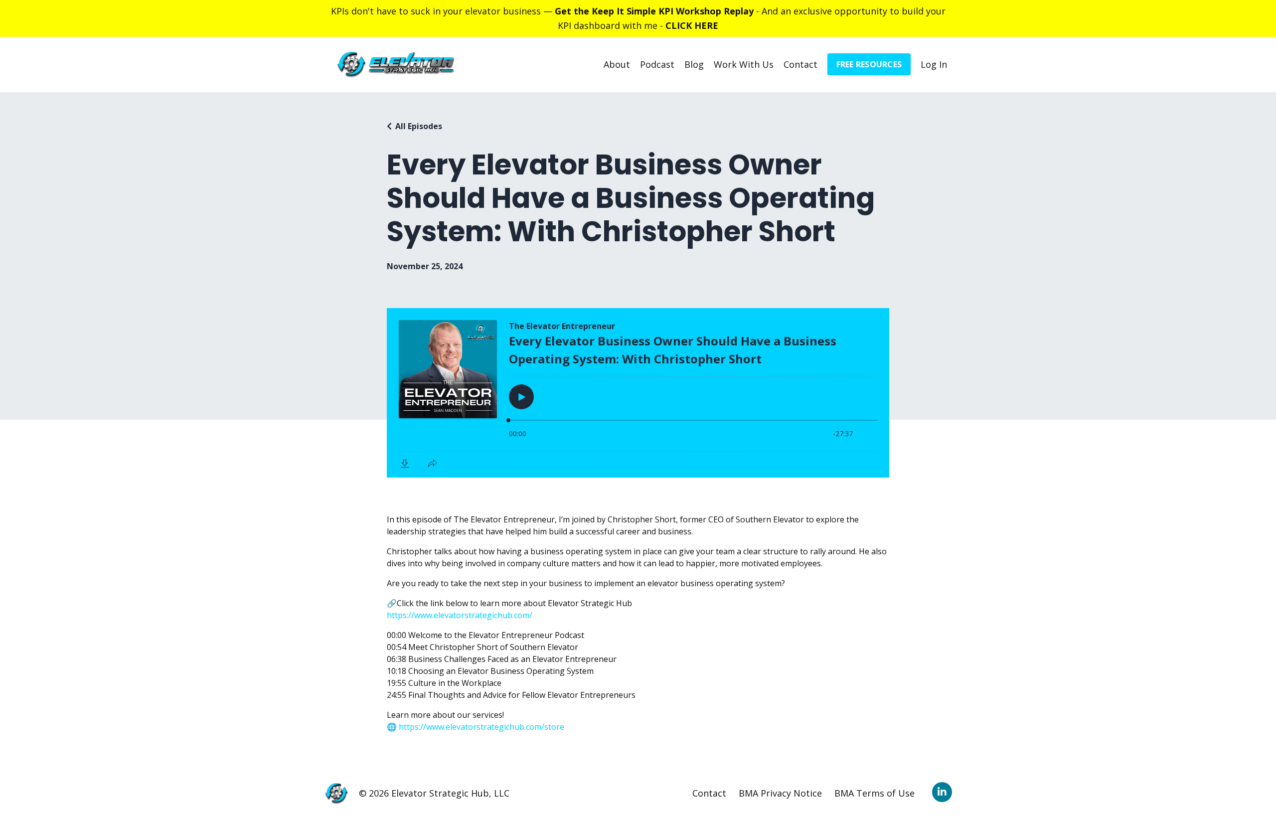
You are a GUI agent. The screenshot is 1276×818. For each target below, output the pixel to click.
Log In (934, 64)
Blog (694, 64)
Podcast (657, 64)
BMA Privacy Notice (780, 793)
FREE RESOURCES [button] (869, 64)
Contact (800, 64)
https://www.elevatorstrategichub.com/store (481, 726)
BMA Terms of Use (874, 793)
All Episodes (418, 126)
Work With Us (744, 64)
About (617, 64)
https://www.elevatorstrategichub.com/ (459, 615)
